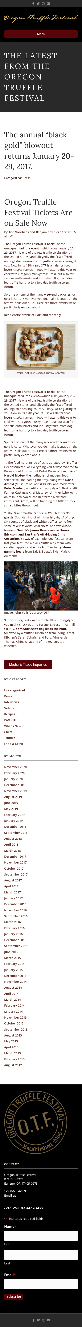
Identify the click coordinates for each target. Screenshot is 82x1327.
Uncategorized (14, 690)
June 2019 (11, 803)
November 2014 (15, 982)
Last (7, 1263)
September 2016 (16, 916)
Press (26, 178)
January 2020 (13, 779)
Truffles (9, 738)
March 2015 (12, 958)
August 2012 (13, 1065)
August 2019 (13, 797)
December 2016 (15, 904)
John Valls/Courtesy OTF (32, 613)
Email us (10, 1195)
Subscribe (14, 1297)
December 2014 (15, 976)
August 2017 (13, 880)
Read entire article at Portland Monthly (32, 315)
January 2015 (13, 970)
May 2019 (11, 809)
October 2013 (14, 1023)
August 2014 (13, 988)
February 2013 (14, 1059)
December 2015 (15, 940)
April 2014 (11, 994)
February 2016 (14, 928)
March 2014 (12, 1000)
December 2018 (15, 827)
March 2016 (12, 922)
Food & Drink (13, 744)
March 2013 (12, 1053)
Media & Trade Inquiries (28, 664)
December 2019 (15, 785)
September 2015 (16, 946)
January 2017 (13, 898)
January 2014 (13, 1012)
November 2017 (15, 862)
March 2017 (12, 892)
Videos (9, 708)
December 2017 (15, 856)
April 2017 (11, 886)
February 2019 (14, 815)
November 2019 (15, 791)
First (7, 1244)
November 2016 (15, 910)
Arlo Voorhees (18, 232)
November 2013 (15, 1017)
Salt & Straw (41, 551)
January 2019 (13, 821)
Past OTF (10, 720)
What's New (12, 726)
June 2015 (11, 952)
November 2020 (15, 767)
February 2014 (14, 1005)
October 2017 (14, 868)
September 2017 (16, 874)
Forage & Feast (49, 625)
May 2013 (11, 1041)
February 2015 (14, 964)
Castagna (21, 492)
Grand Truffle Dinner (28, 513)
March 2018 (12, 851)
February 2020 (14, 773)
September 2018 (16, 833)
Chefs (8, 732)
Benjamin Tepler (47, 232)
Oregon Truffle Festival (26, 244)
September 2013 (16, 1029)
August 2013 (13, 1035)
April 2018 (11, 844)
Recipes (9, 714)
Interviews (11, 702)
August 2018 (13, 839)
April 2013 (11, 1047)
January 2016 (13, 934)
